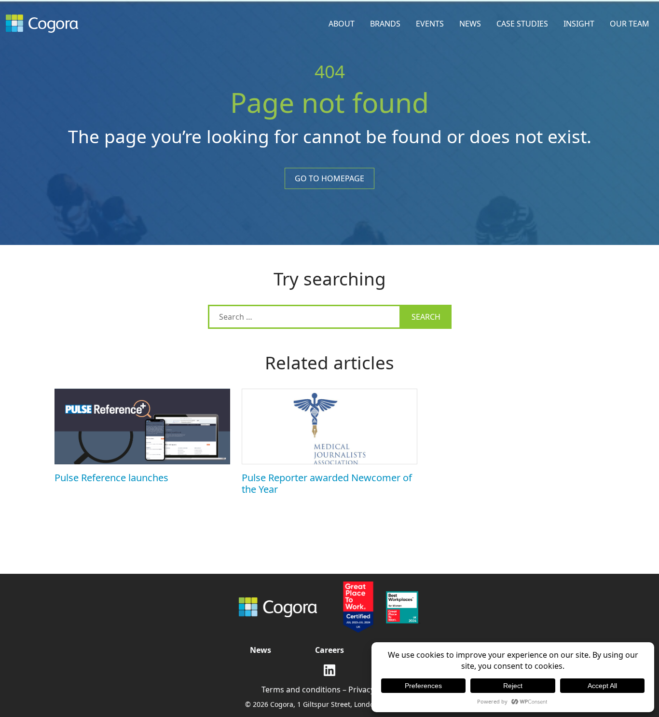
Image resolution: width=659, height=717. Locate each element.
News (260, 650)
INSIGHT (578, 23)
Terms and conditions (301, 689)
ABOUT (342, 23)
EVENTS (430, 23)
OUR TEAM (629, 23)
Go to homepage (329, 178)
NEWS (470, 23)
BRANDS (385, 23)
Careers (329, 650)
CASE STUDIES (522, 23)
